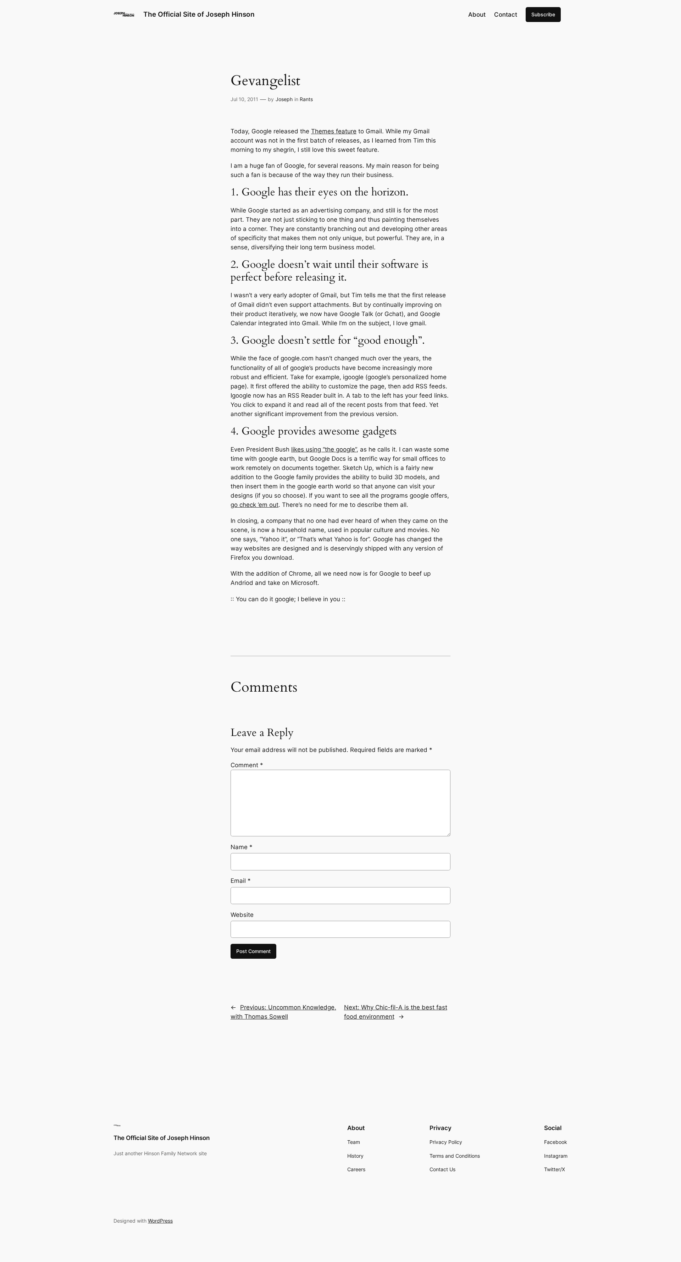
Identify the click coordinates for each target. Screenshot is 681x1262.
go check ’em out (254, 504)
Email (241, 880)
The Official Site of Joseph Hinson (199, 14)
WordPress (160, 1221)
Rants (306, 99)
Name (242, 847)
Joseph (284, 99)
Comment (247, 765)
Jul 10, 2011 (244, 99)
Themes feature (333, 131)
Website (242, 914)
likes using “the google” (323, 449)
